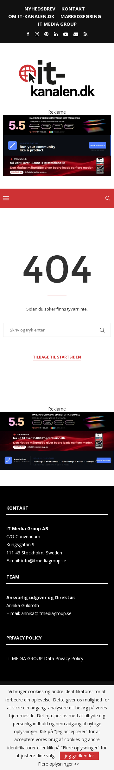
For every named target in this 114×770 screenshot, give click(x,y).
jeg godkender (79, 756)
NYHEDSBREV (39, 8)
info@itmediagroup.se (43, 561)
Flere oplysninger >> (58, 764)
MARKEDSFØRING (80, 16)
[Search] (107, 198)
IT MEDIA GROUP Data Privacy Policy (44, 658)
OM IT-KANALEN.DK (31, 16)
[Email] (75, 34)
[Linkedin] (56, 34)
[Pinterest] (46, 34)
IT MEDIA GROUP (57, 24)
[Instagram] (37, 34)
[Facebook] (28, 34)
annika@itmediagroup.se (46, 613)
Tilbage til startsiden (57, 357)
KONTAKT (73, 8)
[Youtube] (65, 34)
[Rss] (85, 34)
